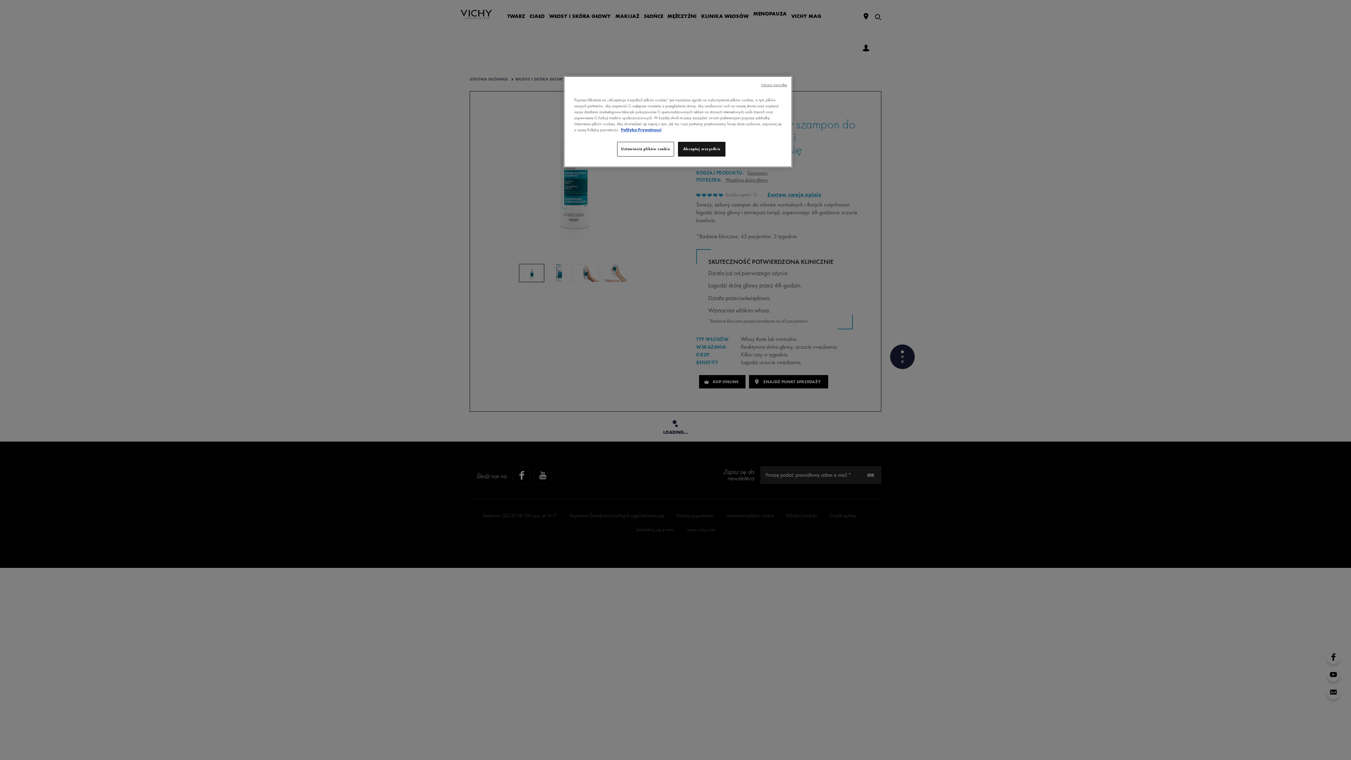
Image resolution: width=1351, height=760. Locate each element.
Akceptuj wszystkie (701, 148)
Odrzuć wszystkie (774, 85)
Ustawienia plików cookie (645, 148)
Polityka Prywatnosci (641, 129)
